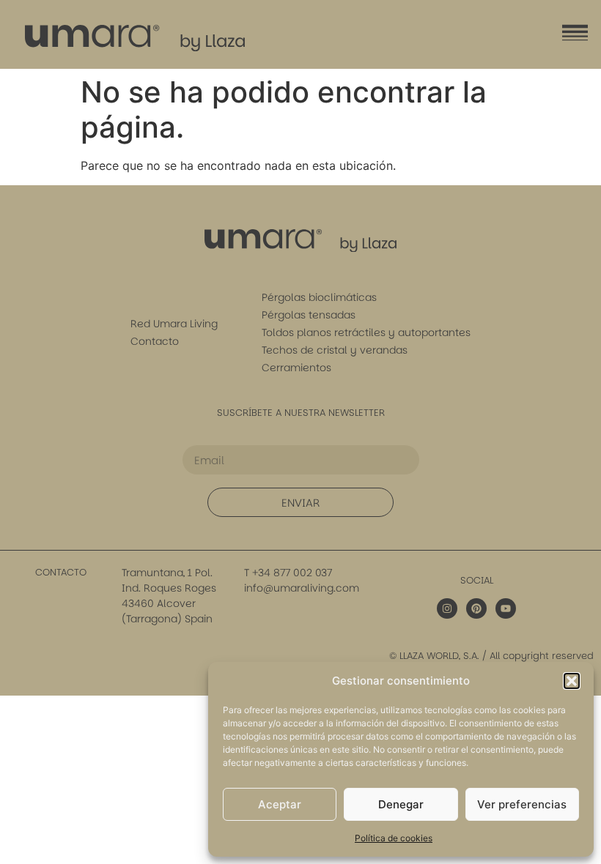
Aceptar (279, 804)
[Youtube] (505, 608)
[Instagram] (447, 608)
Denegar (401, 804)
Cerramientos (296, 367)
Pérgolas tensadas (308, 315)
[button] (571, 681)
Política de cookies (393, 838)
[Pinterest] (476, 608)
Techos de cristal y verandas (335, 350)
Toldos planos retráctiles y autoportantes (366, 332)
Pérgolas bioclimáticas (319, 297)
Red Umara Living (174, 323)
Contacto (154, 341)
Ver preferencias (522, 804)
